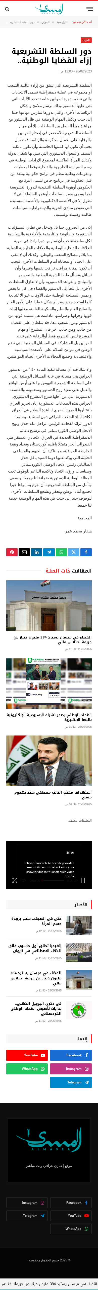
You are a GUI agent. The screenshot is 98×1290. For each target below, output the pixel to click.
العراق (86, 40)
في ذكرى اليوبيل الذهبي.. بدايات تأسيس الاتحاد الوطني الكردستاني (36, 1008)
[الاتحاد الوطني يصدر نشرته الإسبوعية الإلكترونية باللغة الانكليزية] (49, 683)
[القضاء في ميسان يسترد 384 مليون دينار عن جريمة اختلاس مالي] (49, 605)
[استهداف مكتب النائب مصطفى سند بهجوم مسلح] (49, 760)
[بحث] (7, 9)
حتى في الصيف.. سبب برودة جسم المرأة (36, 921)
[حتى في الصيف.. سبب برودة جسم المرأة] (79, 925)
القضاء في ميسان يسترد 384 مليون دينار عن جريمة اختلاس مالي (53, 640)
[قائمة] (89, 9)
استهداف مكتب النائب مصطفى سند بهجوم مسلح (53, 795)
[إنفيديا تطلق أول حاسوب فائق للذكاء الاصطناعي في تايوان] (79, 952)
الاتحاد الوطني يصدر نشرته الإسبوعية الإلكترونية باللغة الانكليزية (49, 717)
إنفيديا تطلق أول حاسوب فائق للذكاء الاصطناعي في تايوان (35, 948)
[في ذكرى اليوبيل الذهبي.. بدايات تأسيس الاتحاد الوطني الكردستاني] (79, 1010)
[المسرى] (49, 9)
